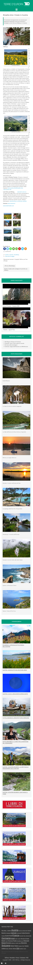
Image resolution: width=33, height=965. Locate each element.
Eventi (7, 935)
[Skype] (22, 248)
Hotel (13, 938)
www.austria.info (7, 189)
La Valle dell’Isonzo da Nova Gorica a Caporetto (14, 432)
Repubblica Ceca (20, 940)
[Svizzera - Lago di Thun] (16, 317)
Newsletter (12, 957)
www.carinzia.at (11, 203)
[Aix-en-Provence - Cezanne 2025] (16, 294)
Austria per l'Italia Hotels (23, 930)
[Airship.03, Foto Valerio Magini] (8, 223)
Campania (8, 933)
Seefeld (17, 943)
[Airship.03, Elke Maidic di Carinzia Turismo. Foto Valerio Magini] (17, 216)
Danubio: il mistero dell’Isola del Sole (11, 483)
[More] (25, 248)
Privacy (17, 957)
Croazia (3, 935)
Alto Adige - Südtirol (6, 930)
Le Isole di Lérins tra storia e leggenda (12, 406)
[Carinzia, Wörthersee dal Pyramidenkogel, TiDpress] (8, 231)
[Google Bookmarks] (19, 248)
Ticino (12, 946)
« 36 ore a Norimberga (9, 265)
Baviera (4, 933)
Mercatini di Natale (25, 938)
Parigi (7, 940)
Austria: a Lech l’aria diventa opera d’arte (15, 694)
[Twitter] (7, 248)
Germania (6, 938)
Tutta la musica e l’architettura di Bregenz (16, 718)
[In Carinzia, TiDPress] (8, 216)
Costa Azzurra (25, 933)
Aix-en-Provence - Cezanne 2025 (11, 306)
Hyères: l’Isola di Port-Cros (9, 611)
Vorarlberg (16, 254)
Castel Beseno (6, 380)
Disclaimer (22, 957)
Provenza (10, 940)
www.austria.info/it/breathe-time (15, 188)
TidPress (7, 957)
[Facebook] (4, 248)
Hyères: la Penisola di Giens (9, 585)
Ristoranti (26, 941)
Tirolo (16, 946)
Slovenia (24, 943)
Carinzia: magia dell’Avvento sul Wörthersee (16, 346)
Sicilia (20, 943)
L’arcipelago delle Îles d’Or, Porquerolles (12, 508)
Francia (16, 935)
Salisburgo (13, 943)
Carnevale (19, 933)
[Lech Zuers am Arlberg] (17, 231)
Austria (7, 254)
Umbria (4, 948)
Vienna (14, 948)
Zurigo (25, 948)
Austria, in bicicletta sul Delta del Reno (15, 670)
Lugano (19, 938)
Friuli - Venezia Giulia (27, 935)
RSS (27, 957)
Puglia (15, 940)
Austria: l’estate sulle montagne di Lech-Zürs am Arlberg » (15, 269)
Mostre (3, 940)
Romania (8, 943)
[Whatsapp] (10, 248)
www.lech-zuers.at (21, 191)
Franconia (21, 935)
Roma (4, 943)
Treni (23, 946)
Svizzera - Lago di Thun (9, 329)
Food (10, 935)
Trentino (27, 946)
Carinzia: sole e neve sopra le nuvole (14, 343)
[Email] (13, 248)
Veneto (10, 948)
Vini (17, 948)
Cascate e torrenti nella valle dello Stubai (12, 560)
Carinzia (11, 254)
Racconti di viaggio (9, 256)
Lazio (16, 938)
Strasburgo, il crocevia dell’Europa (11, 534)
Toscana (20, 946)
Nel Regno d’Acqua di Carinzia (13, 341)
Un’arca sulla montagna (11, 345)
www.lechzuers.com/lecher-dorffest (18, 201)
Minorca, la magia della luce (9, 457)
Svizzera (6, 945)
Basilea (29, 930)
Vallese (7, 948)
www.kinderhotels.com (8, 205)
